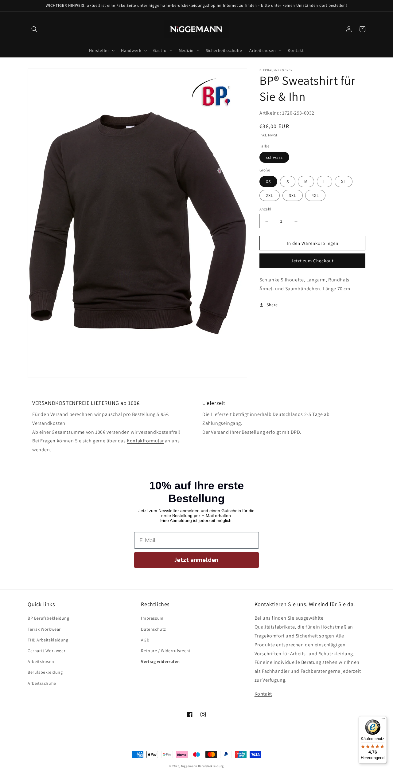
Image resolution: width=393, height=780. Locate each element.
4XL (315, 195)
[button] (34, 29)
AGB (145, 640)
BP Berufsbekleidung (48, 618)
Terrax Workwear (44, 629)
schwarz (274, 157)
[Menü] (383, 719)
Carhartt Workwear (46, 650)
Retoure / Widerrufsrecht (165, 650)
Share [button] (272, 305)
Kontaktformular (145, 440)
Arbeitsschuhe (42, 683)
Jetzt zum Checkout (312, 261)
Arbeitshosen (41, 661)
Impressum (152, 618)
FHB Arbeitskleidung (48, 640)
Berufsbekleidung (45, 672)
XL (343, 181)
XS (268, 181)
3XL (292, 195)
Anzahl (265, 209)
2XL (269, 195)
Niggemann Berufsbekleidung (202, 766)
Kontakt (263, 694)
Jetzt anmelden (196, 560)
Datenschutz (153, 629)
